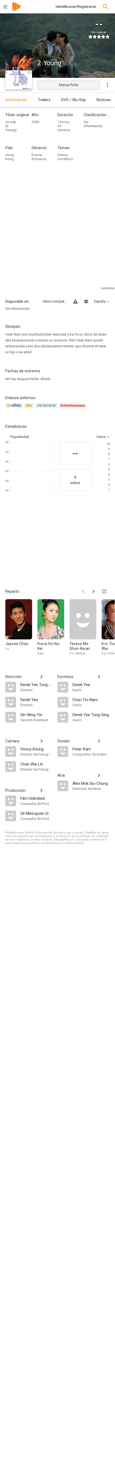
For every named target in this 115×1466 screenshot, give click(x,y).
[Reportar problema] (75, 301)
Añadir (45, 379)
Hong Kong (9, 157)
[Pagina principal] (16, 10)
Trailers (44, 99)
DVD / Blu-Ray (73, 99)
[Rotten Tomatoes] (74, 409)
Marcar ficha (68, 85)
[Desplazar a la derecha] (93, 591)
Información (16, 99)
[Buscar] (106, 7)
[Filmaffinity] (14, 409)
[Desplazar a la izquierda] (83, 591)
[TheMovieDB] (47, 409)
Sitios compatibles (55, 301)
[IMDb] (29, 409)
